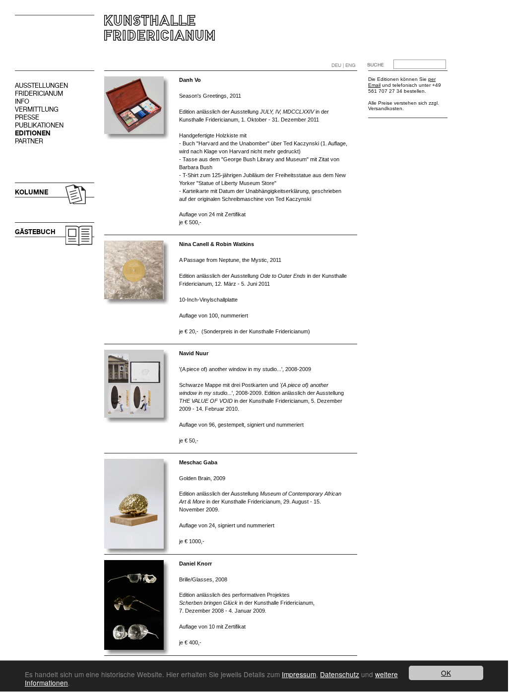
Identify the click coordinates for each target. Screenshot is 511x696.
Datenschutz (339, 674)
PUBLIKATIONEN (39, 125)
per (432, 79)
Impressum (299, 674)
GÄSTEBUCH (35, 232)
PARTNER (29, 141)
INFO (22, 101)
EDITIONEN (33, 133)
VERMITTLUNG (37, 109)
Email (374, 85)
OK (446, 673)
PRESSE (27, 117)
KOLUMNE (31, 192)
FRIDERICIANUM (39, 93)
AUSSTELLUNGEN (41, 85)
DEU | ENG (343, 65)
